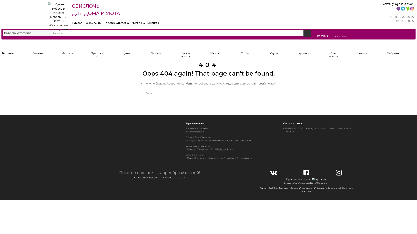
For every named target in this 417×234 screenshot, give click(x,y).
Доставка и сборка (117, 23)
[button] (365, 36)
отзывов (348, 188)
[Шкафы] (215, 45)
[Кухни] (126, 45)
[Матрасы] (67, 45)
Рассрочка (138, 23)
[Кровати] (304, 45)
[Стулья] (274, 45)
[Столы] (245, 45)
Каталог (77, 23)
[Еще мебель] (333, 45)
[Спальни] (38, 45)
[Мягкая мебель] (185, 45)
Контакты (153, 23)
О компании (94, 23)
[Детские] (156, 45)
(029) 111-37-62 (289, 128)
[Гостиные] (8, 45)
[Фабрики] (392, 45)
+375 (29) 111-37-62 (398, 4)
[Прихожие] (97, 45)
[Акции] (363, 45)
